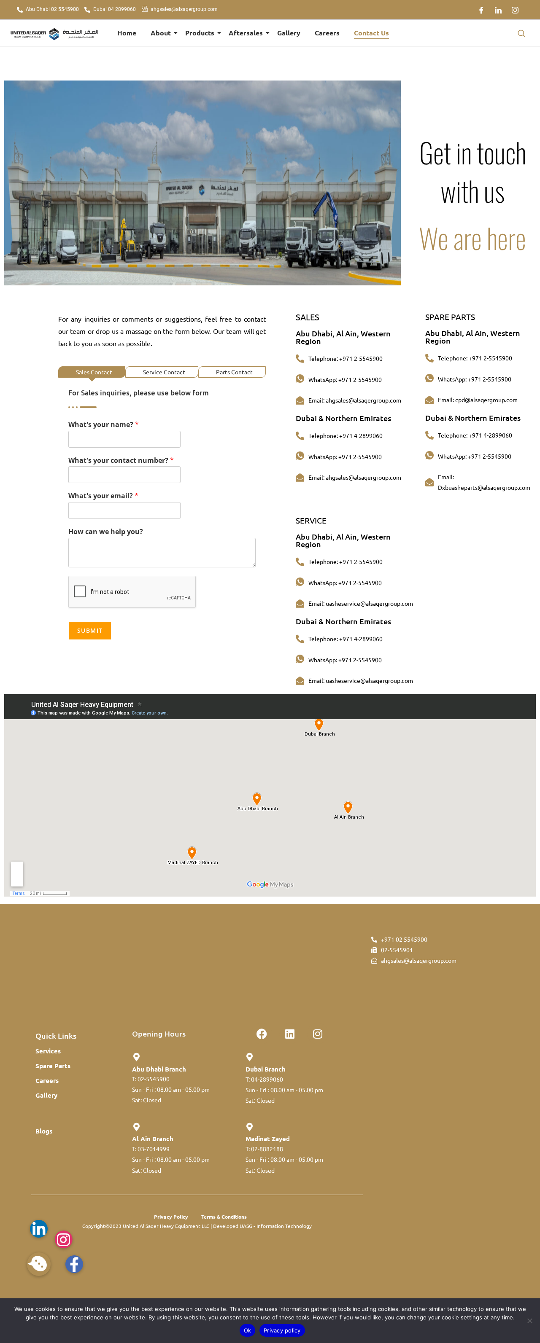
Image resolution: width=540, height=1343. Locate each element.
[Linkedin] (289, 1033)
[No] (529, 1320)
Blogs (43, 1131)
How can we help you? (105, 531)
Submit (90, 630)
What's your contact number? (121, 460)
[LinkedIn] (498, 9)
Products (199, 32)
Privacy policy (282, 1330)
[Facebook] (481, 9)
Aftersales (246, 32)
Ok (247, 1330)
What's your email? (103, 496)
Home (126, 32)
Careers (327, 32)
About (161, 32)
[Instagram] (515, 9)
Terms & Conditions (224, 1216)
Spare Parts (52, 1065)
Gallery (288, 32)
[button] (521, 33)
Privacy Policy (171, 1216)
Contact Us (371, 32)
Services (48, 1051)
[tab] (91, 372)
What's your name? (103, 424)
